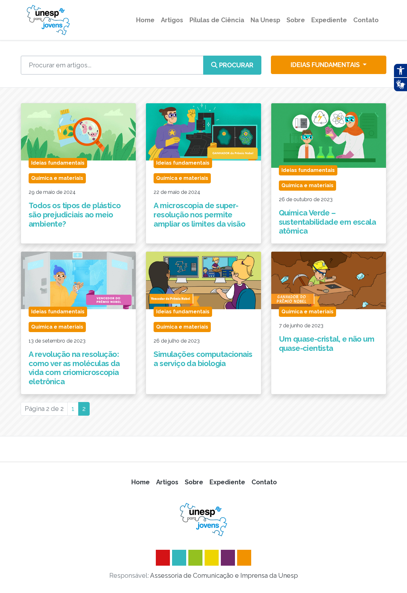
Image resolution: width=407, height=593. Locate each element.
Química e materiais (57, 178)
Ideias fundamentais (326, 65)
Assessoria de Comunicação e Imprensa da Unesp (224, 575)
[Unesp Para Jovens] (203, 519)
